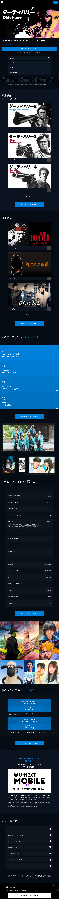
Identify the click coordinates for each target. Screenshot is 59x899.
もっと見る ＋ (29, 196)
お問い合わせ (23, 890)
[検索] (51, 2)
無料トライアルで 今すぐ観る (29, 49)
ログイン (55, 2)
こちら (40, 52)
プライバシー (17, 890)
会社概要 (11, 890)
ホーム (7, 890)
